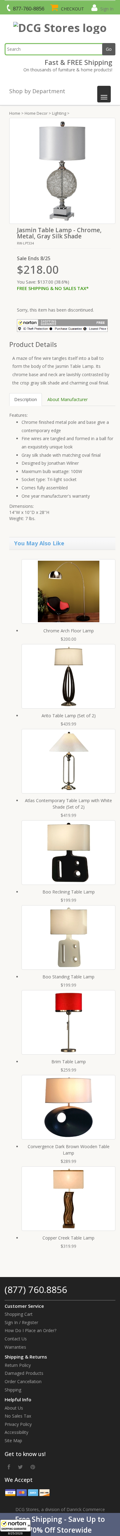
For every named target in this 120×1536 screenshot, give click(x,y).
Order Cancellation (23, 1381)
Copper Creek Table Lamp (68, 1238)
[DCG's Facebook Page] (9, 1467)
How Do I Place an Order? (30, 1330)
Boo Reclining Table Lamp (68, 892)
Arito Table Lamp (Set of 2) (69, 715)
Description (25, 399)
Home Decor (36, 113)
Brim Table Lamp (68, 1061)
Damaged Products (24, 1373)
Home (14, 113)
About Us (14, 1408)
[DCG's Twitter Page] (20, 1467)
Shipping (13, 1390)
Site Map (13, 1440)
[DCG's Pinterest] (32, 1467)
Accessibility (16, 1432)
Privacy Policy (18, 1424)
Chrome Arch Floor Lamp (68, 631)
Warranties (15, 1347)
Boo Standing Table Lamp (68, 977)
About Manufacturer (67, 399)
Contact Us (16, 1339)
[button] (60, 1524)
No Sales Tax (18, 1416)
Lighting (59, 113)
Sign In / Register (21, 1322)
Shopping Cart (19, 1314)
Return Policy (18, 1365)
